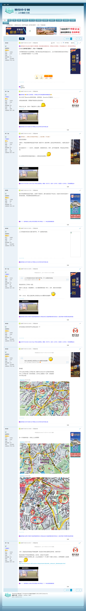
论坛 (5, 20)
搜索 (10, 20)
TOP (68, 130)
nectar (6, 42)
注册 (5, 4)
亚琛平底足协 (25, 25)
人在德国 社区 (9, 25)
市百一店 (32, 20)
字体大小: (58, 42)
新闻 (19, 20)
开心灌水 (73, 20)
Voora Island (32, 593)
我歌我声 (52, 20)
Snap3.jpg (22, 442)
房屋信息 (39, 20)
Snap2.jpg (22, 380)
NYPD (6, 190)
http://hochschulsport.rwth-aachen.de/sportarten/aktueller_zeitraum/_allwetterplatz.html (42, 563)
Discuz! (19, 593)
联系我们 (20, 595)
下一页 (78, 38)
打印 (54, 42)
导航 (14, 20)
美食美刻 (66, 20)
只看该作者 (35, 42)
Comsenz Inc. (45, 593)
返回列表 (68, 38)
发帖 (22, 38)
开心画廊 (59, 20)
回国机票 (25, 20)
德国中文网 (14, 595)
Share (22, 86)
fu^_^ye (7, 91)
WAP (30, 595)
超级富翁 (7, 48)
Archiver (26, 595)
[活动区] (21, 48)
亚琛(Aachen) (18, 25)
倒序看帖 (67, 42)
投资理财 (45, 20)
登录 (8, 4)
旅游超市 (6, 23)
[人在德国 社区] (17, 13)
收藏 (37, 78)
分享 (41, 78)
